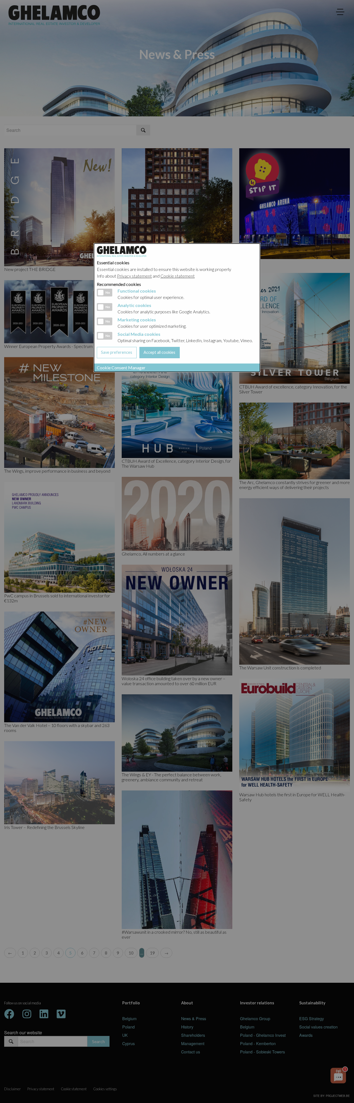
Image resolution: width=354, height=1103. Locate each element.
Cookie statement (177, 275)
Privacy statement (134, 275)
